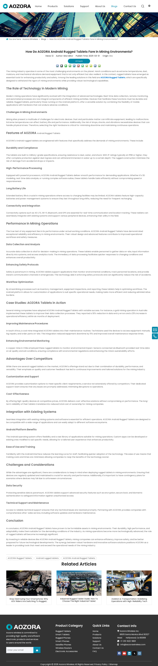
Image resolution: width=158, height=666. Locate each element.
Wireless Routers (64, 648)
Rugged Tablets (63, 631)
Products (53, 6)
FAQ (95, 651)
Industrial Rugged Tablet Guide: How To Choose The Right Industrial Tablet (79, 600)
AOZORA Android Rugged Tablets (56, 539)
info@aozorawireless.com (132, 644)
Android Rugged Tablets (48, 133)
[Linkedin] (129, 653)
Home (38, 6)
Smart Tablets (62, 634)
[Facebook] (119, 653)
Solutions (69, 6)
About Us (100, 6)
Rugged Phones (63, 637)
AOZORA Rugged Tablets (112, 77)
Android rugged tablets (47, 558)
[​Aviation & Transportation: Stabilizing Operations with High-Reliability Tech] (129, 583)
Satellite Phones (63, 644)
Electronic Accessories (67, 651)
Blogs (114, 6)
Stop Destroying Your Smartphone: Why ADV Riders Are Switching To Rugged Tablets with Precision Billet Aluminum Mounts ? (29, 600)
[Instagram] (139, 653)
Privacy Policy (101, 664)
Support (84, 6)
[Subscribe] (37, 650)
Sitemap (113, 664)
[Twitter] (134, 653)
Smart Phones (62, 641)
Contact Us (130, 6)
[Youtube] (124, 653)
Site (111, 55)
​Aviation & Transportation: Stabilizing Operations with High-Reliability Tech (129, 600)
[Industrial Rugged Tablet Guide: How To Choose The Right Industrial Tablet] (79, 583)
